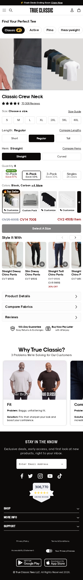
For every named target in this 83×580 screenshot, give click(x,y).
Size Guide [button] (74, 111)
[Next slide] (75, 237)
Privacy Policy (22, 541)
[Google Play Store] (28, 562)
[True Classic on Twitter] (30, 476)
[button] (79, 10)
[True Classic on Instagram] (40, 476)
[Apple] (55, 562)
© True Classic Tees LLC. (27, 572)
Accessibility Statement (22, 550)
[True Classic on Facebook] (22, 476)
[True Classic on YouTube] (50, 476)
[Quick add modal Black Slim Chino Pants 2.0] (42, 264)
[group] (13, 30)
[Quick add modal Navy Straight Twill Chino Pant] (65, 264)
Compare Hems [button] (72, 148)
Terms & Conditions (60, 541)
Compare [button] (70, 130)
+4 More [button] (36, 185)
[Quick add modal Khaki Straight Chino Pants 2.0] (19, 264)
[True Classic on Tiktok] (59, 476)
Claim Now (57, 3)
